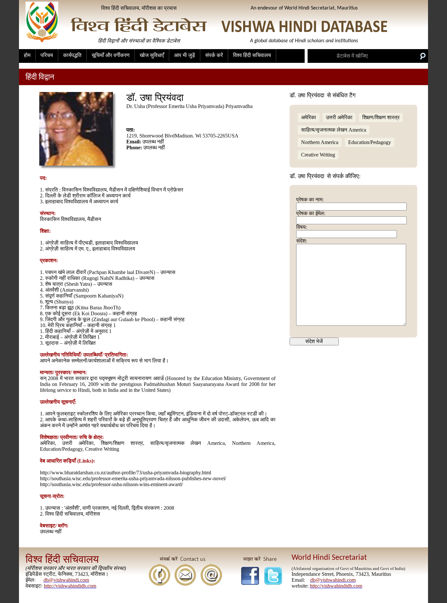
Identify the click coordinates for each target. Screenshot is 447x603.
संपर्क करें (214, 55)
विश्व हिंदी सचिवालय (252, 55)
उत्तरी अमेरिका (339, 117)
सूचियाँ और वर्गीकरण (111, 55)
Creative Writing (318, 154)
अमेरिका (308, 117)
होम (27, 55)
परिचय (47, 55)
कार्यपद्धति (72, 55)
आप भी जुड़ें (184, 55)
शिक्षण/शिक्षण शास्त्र (381, 117)
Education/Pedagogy (369, 142)
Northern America (319, 142)
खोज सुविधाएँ (152, 55)
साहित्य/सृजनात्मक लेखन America (333, 130)
